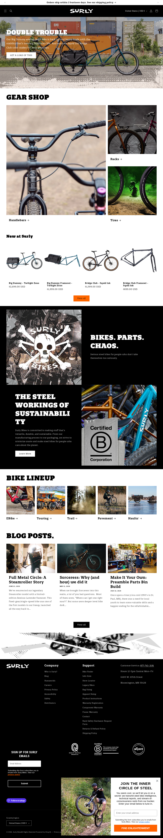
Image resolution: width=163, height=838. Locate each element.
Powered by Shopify (43, 832)
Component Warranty (93, 707)
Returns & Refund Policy (94, 729)
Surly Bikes (17, 832)
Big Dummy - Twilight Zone (24, 283)
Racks (114, 159)
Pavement (105, 518)
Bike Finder (88, 672)
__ (81, 646)
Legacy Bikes (88, 685)
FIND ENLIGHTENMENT (135, 828)
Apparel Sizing (89, 694)
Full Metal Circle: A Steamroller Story (27, 579)
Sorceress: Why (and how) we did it (79, 579)
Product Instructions (92, 698)
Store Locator (89, 681)
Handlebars (17, 220)
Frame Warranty (90, 712)
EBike (10, 518)
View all (81, 298)
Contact (86, 716)
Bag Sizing (87, 689)
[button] (5, 11)
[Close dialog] (157, 781)
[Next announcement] (158, 2)
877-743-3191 (147, 665)
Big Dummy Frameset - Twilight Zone (59, 284)
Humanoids (49, 681)
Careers (48, 685)
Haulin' (133, 518)
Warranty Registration (93, 703)
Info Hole (87, 676)
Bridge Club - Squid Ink (97, 283)
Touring (43, 518)
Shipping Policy (90, 733)
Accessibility (50, 694)
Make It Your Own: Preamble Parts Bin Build (129, 582)
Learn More (25, 453)
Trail (70, 518)
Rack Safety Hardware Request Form (97, 722)
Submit (24, 783)
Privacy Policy (51, 689)
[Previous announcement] (5, 2)
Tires (114, 220)
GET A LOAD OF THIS (21, 55)
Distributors (50, 703)
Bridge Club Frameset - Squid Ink (135, 284)
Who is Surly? (50, 672)
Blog (46, 676)
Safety (47, 698)
